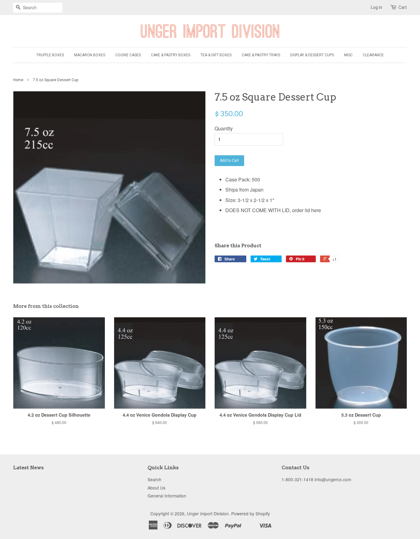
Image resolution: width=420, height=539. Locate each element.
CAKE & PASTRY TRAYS (261, 55)
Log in (376, 7)
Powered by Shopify (250, 513)
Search (154, 479)
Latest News (28, 467)
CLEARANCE (373, 55)
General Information (167, 496)
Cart (402, 7)
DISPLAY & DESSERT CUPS (312, 55)
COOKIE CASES (128, 55)
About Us (156, 488)
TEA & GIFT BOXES (216, 55)
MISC (348, 55)
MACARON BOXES (89, 55)
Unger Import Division (208, 513)
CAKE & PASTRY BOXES (170, 55)
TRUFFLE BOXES (50, 55)
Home (18, 80)
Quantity (224, 128)
